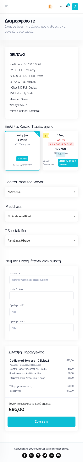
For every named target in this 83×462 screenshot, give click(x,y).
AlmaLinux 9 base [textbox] (19, 240)
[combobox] (41, 192)
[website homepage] (18, 6)
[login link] (75, 6)
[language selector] (58, 7)
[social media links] (24, 455)
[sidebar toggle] (6, 6)
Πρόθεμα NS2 (17, 321)
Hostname (14, 273)
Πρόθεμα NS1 (16, 305)
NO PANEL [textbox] (14, 191)
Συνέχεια (41, 421)
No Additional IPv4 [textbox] (19, 216)
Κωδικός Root (16, 289)
